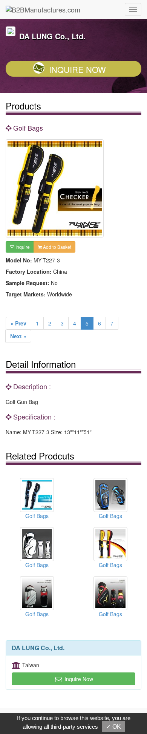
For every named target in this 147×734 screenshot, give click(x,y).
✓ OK (113, 726)
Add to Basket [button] (56, 247)
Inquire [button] (22, 247)
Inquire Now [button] (78, 679)
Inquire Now (77, 69)
